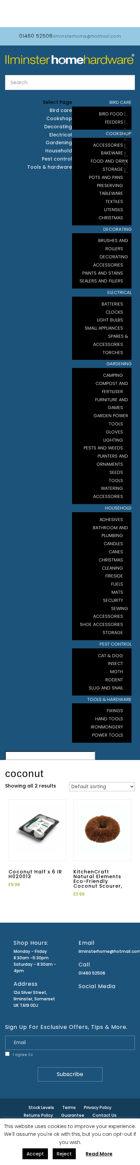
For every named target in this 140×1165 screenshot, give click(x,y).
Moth (116, 671)
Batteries (112, 304)
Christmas (111, 560)
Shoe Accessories (101, 624)
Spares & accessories (110, 340)
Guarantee (72, 1115)
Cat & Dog (110, 655)
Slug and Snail (106, 688)
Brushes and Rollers (113, 244)
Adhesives (111, 519)
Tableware (111, 193)
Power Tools (107, 735)
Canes (116, 552)
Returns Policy (38, 1115)
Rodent (114, 680)
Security (113, 600)
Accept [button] (35, 1153)
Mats (117, 592)
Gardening (119, 363)
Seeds (116, 472)
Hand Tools (109, 719)
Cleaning (112, 568)
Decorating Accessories (110, 261)
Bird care (61, 110)
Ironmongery (107, 727)
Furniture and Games (111, 403)
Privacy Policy (48, 1054)
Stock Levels (41, 1107)
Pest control (116, 644)
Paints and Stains (102, 273)
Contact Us (104, 1115)
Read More (99, 1153)
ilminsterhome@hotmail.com (101, 951)
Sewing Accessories (110, 612)
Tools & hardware (109, 699)
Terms (69, 1107)
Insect (115, 663)
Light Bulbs (110, 320)
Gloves (114, 432)
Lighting (113, 440)
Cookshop (59, 118)
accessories (108, 496)
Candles (113, 543)
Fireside (114, 576)
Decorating (117, 229)
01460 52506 (91, 973)
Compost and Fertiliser (111, 387)
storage (113, 632)
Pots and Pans (106, 177)
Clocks (114, 312)
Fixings (115, 710)
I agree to (37, 1054)
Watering (112, 488)
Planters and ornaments (112, 460)
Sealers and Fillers (101, 281)
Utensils (113, 209)
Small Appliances (104, 328)
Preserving (110, 185)
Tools (116, 480)
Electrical (119, 292)
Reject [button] (64, 1153)
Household (118, 508)
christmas (111, 218)
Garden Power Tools (110, 419)
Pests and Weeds (103, 448)
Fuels (117, 584)
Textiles (114, 201)
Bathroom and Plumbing (110, 531)
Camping (113, 375)
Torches (113, 352)
